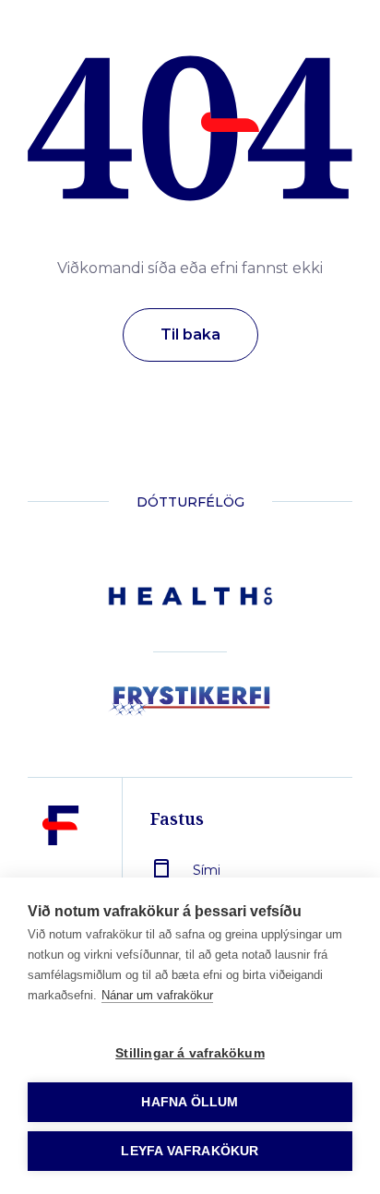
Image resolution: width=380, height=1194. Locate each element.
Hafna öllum (189, 1102)
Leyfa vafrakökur (189, 1151)
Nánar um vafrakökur (157, 995)
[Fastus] (61, 868)
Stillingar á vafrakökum (190, 1053)
